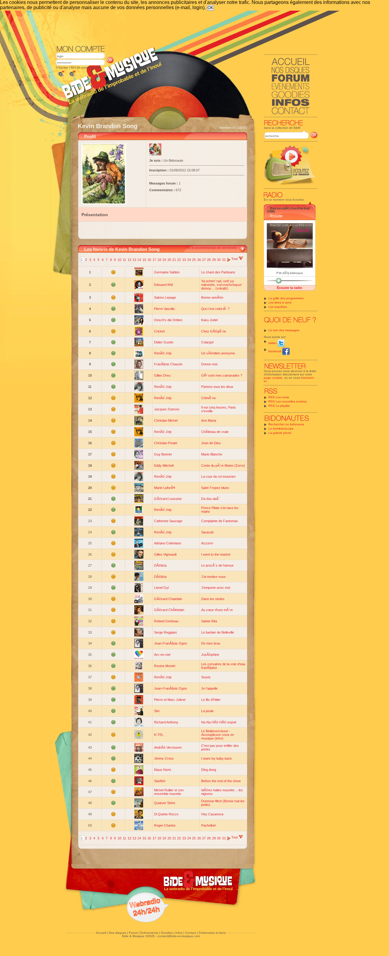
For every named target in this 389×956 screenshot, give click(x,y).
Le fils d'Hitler (211, 699)
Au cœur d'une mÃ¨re (217, 610)
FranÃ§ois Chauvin (168, 364)
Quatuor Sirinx (164, 803)
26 (199, 260)
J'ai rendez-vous (213, 576)
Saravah (207, 532)
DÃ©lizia (160, 565)
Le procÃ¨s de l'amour (217, 565)
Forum (133, 932)
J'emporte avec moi (215, 587)
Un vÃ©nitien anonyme (218, 353)
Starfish (159, 781)
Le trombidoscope (281, 428)
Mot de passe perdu (85, 67)
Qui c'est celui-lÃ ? (215, 309)
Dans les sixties (213, 599)
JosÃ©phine (210, 654)
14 (139, 260)
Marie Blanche (211, 454)
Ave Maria (208, 420)
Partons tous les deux (217, 386)
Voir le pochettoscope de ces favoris (211, 247)
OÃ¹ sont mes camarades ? (221, 375)
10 (119, 260)
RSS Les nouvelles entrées (287, 401)
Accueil (101, 932)
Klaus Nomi (162, 769)
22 (179, 260)
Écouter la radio (289, 288)
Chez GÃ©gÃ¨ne (213, 331)
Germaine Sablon (167, 272)
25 (194, 260)
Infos (178, 932)
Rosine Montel (164, 666)
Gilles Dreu (162, 375)
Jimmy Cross (164, 758)
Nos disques (117, 932)
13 (134, 260)
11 (124, 260)
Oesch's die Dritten (168, 320)
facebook (275, 351)
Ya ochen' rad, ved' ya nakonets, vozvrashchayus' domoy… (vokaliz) (221, 284)
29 (214, 260)
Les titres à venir (279, 302)
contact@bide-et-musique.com (178, 936)
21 (174, 260)
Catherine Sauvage (168, 521)
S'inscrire (62, 67)
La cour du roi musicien (218, 476)
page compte (273, 377)
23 (184, 260)
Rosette (276, 216)
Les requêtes (277, 306)
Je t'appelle (209, 688)
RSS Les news (278, 397)
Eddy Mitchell (164, 465)
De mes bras (210, 643)
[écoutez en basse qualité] (61, 77)
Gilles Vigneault (165, 554)
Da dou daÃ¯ (210, 499)
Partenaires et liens (212, 932)
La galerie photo (279, 432)
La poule (207, 711)
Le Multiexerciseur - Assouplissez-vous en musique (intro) (217, 734)
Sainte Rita (209, 621)
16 (149, 260)
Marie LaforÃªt (164, 488)
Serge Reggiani (165, 632)
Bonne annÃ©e (212, 297)
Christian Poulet (165, 443)
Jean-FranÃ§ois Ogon (170, 643)
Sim (157, 711)
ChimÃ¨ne (208, 398)
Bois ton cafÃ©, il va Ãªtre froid (290, 208)
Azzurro (207, 543)
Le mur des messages (283, 330)
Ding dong (208, 769)
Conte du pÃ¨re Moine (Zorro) (223, 465)
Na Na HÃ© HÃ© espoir (218, 722)
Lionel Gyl (161, 587)
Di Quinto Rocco (166, 814)
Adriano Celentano (167, 543)
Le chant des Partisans (218, 272)
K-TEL (159, 734)
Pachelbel (208, 825)
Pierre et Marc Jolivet (169, 699)
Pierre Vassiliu (164, 309)
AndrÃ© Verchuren (168, 747)
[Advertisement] (186, 27)
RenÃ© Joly (163, 353)
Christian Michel (165, 420)
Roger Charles (165, 825)
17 (154, 260)
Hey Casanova (212, 814)
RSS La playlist (279, 405)
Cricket (159, 331)
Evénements (149, 932)
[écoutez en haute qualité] (72, 77)
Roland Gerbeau (166, 621)
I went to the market (215, 554)
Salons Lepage (165, 297)
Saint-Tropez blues (215, 488)
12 (129, 260)
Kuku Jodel (209, 320)
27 (204, 260)
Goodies (167, 932)
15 (144, 260)
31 (224, 260)
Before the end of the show (221, 781)
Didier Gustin (163, 342)
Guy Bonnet (163, 454)
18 (159, 260)
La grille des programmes (286, 298)
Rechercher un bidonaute (286, 424)
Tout (235, 259)
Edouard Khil (163, 284)
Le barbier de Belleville (217, 632)
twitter (272, 343)
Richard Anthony (166, 722)
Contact (190, 932)
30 (219, 260)
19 (164, 260)
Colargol (207, 342)
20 (169, 260)
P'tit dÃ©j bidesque (289, 273)
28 (209, 260)
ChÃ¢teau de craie (215, 432)
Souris (206, 677)
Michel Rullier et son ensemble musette (169, 792)
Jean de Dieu (211, 443)
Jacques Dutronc (167, 409)
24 (189, 260)
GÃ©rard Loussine (168, 499)
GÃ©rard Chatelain (168, 599)
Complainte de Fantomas (219, 521)
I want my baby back (216, 758)
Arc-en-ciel (162, 654)
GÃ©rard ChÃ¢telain (169, 610)
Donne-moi (209, 364)
